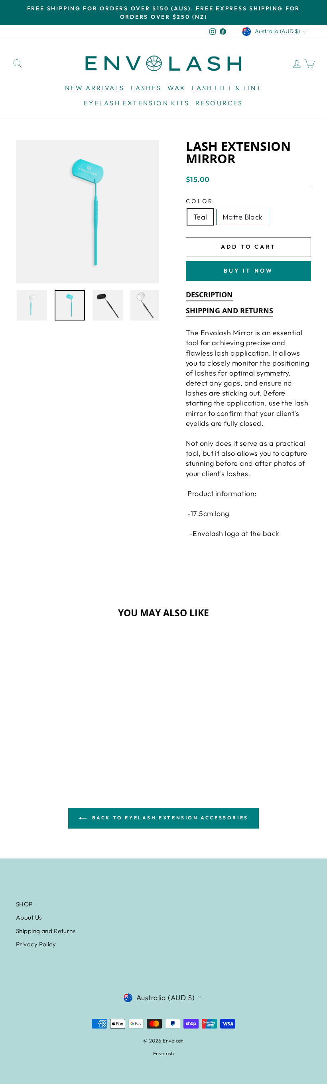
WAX (176, 88)
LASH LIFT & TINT (227, 88)
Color (200, 201)
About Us (29, 917)
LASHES (146, 88)
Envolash (163, 1053)
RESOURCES (219, 103)
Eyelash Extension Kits (136, 103)
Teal (200, 217)
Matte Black (243, 217)
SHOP (24, 904)
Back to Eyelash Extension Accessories (169, 818)
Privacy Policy (36, 944)
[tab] (209, 296)
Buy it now (249, 270)
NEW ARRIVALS (94, 88)
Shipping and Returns (45, 931)
